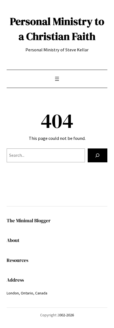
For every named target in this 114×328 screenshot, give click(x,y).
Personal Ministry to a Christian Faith (57, 29)
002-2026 (66, 314)
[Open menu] (57, 78)
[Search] (97, 155)
